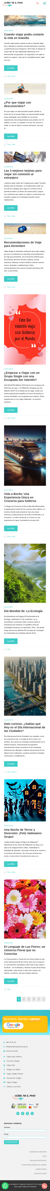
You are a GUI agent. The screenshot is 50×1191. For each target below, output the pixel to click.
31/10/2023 (8, 720)
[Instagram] (18, 1113)
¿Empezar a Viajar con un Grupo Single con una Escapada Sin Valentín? (22, 376)
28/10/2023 (8, 943)
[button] (37, 3)
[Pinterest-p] (27, 1113)
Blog (8, 76)
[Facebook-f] (22, 1113)
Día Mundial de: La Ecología (23, 611)
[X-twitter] (32, 1113)
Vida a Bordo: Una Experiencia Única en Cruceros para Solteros (20, 497)
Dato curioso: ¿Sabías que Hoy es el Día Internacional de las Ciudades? (24, 727)
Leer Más (10, 68)
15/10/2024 (8, 167)
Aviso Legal (17, 1186)
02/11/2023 (8, 607)
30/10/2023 (8, 826)
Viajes (13, 76)
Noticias (14, 772)
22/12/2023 (8, 490)
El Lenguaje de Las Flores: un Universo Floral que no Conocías (24, 950)
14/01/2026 (8, 99)
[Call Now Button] (44, 1186)
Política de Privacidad (29, 1186)
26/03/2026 (8, 30)
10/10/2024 (8, 238)
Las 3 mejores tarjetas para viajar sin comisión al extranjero (23, 174)
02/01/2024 (8, 369)
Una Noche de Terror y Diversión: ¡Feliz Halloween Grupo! (23, 833)
